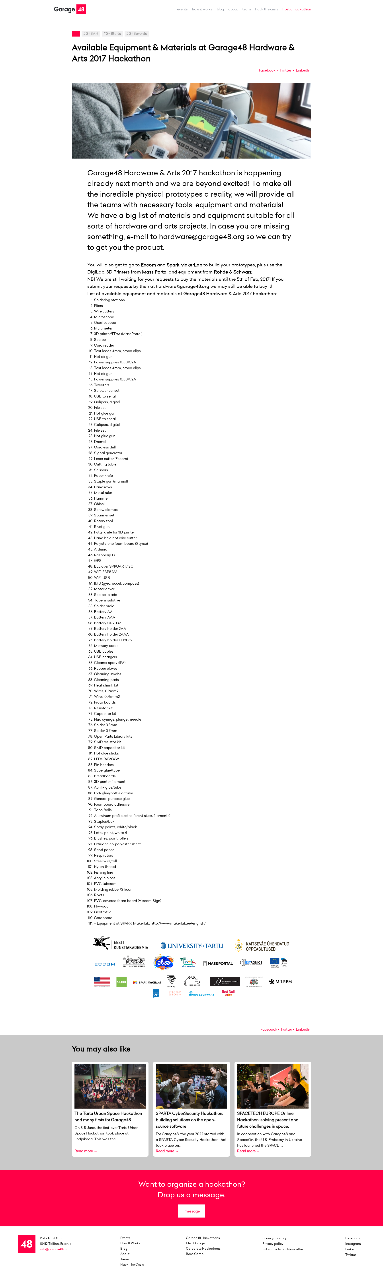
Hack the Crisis (266, 9)
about (233, 9)
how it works (202, 9)
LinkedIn (302, 70)
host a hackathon (296, 9)
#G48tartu (112, 33)
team (246, 9)
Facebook (267, 70)
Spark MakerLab (184, 265)
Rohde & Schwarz (233, 272)
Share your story (274, 1238)
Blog (220, 9)
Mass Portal (155, 272)
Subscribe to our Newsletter (282, 1249)
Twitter (285, 70)
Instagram (353, 1243)
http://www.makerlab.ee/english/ (178, 923)
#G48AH (90, 33)
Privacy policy (272, 1243)
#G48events (136, 33)
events (182, 9)
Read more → (85, 1150)
